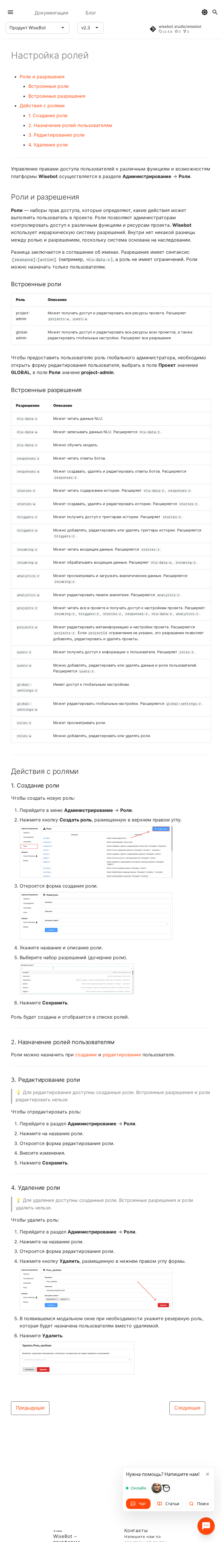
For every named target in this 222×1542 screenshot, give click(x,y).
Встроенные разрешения (56, 96)
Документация (51, 13)
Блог (91, 13)
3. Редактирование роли (56, 135)
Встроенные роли (48, 86)
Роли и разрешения (42, 76)
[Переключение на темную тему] (204, 12)
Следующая (187, 1407)
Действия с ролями (42, 105)
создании (86, 1054)
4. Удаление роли (48, 145)
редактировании (122, 1054)
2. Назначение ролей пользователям (70, 125)
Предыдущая (30, 1407)
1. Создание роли (48, 115)
